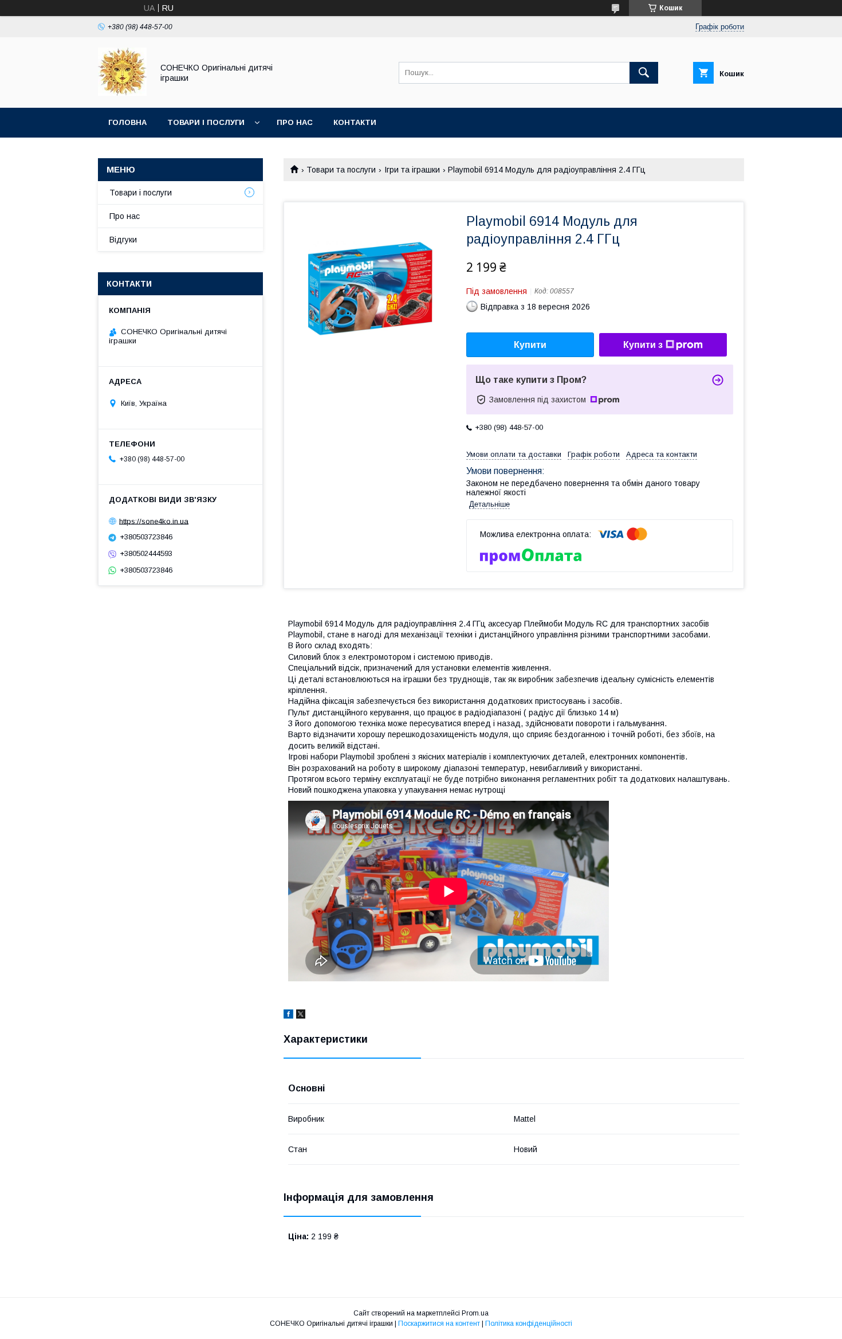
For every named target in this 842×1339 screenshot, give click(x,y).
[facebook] (288, 1015)
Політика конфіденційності (528, 1324)
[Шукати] (643, 73)
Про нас (295, 122)
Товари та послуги (341, 169)
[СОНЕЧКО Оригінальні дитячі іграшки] (122, 92)
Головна (127, 122)
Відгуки (123, 239)
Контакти (354, 122)
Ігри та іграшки (412, 169)
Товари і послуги (206, 122)
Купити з (643, 345)
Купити (530, 345)
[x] (300, 1015)
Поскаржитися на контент (439, 1324)
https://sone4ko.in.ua (153, 520)
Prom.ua (475, 1313)
